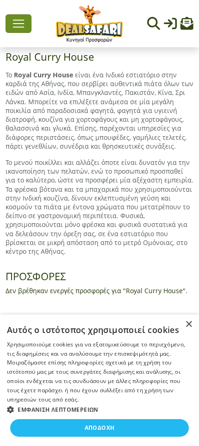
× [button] (188, 324)
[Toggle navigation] (18, 23)
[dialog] (99, 380)
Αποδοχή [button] (100, 428)
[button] (186, 25)
